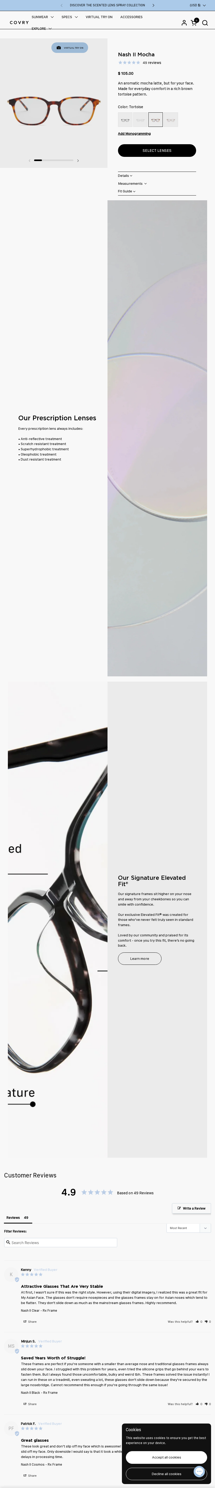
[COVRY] (19, 23)
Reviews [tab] (13, 1217)
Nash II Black (30, 1393)
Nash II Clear (30, 1310)
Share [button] (32, 1322)
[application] (199, 1472)
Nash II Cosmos (33, 1464)
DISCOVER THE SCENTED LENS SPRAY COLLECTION (107, 5)
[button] (205, 22)
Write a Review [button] (194, 1208)
